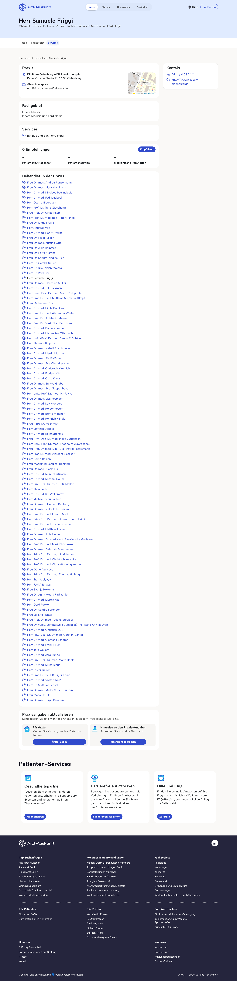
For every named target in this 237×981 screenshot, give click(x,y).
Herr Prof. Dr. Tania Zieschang (46, 207)
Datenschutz (162, 952)
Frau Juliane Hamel (39, 614)
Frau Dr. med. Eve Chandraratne (48, 363)
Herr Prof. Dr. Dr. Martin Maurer (47, 318)
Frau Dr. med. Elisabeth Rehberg (48, 504)
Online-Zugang (95, 928)
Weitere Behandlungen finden (103, 895)
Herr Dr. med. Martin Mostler (45, 353)
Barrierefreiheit (163, 961)
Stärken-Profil (95, 932)
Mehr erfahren (35, 816)
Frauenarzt (161, 881)
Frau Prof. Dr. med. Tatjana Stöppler (50, 619)
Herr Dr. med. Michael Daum (45, 479)
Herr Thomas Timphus (41, 343)
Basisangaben (95, 923)
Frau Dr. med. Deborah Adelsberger (50, 549)
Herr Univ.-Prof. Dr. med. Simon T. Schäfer (54, 338)
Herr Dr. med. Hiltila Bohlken (45, 308)
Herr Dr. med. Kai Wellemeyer (46, 494)
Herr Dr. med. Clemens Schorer (47, 639)
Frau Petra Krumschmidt (42, 423)
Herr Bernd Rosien (39, 459)
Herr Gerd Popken (38, 604)
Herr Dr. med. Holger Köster (45, 408)
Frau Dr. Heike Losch (40, 237)
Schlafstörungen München (101, 871)
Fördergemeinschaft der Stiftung (37, 952)
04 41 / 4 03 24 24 (183, 74)
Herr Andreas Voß (38, 227)
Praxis (24, 42)
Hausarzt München (29, 862)
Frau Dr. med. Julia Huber (43, 534)
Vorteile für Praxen (97, 914)
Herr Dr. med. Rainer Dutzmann (47, 474)
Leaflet (137, 93)
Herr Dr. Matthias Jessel (42, 685)
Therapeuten (123, 7)
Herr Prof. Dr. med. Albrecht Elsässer (50, 453)
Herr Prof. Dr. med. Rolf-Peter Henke (51, 217)
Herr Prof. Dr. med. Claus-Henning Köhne (54, 564)
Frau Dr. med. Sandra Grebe (45, 383)
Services (53, 42)
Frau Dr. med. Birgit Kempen (45, 700)
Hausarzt (160, 876)
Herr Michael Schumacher (44, 499)
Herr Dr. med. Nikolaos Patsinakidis (49, 192)
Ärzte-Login (59, 741)
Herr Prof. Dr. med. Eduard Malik (48, 514)
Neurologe (161, 867)
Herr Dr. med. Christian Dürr (45, 629)
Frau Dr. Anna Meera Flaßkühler (48, 594)
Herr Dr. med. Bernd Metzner (46, 413)
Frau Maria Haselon (39, 695)
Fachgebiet (37, 42)
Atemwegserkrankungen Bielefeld (106, 885)
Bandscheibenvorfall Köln (101, 876)
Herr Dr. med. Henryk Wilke (45, 232)
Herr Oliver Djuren (39, 670)
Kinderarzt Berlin (28, 871)
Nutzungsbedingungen (167, 956)
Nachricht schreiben (123, 741)
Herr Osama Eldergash (41, 202)
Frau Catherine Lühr (40, 303)
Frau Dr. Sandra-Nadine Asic (45, 258)
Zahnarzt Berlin (27, 867)
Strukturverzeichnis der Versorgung (175, 914)
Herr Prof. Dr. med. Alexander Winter (51, 313)
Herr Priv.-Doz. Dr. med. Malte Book (50, 660)
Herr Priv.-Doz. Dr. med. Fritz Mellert (50, 484)
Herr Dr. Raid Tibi (38, 273)
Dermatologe (162, 890)
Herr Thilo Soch (37, 489)
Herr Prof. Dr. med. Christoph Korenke (51, 559)
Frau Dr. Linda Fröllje (40, 222)
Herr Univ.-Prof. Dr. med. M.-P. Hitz (50, 393)
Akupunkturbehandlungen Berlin (105, 867)
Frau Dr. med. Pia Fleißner (44, 358)
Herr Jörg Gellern (38, 649)
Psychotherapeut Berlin (32, 876)
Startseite (24, 58)
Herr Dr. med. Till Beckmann (45, 288)
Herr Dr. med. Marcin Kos (43, 599)
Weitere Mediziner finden (33, 895)
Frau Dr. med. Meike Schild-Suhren (50, 690)
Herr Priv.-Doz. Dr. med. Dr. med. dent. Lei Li (56, 519)
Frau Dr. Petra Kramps (41, 252)
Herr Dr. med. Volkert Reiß (44, 680)
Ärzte (92, 7)
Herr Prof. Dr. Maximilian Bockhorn (49, 323)
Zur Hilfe (164, 816)
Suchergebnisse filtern (106, 816)
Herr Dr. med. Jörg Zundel (44, 655)
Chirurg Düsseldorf (30, 885)
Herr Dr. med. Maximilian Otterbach (50, 333)
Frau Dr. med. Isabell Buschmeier (48, 348)
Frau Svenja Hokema (40, 589)
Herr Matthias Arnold (40, 428)
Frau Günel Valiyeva (40, 569)
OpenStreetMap (149, 93)
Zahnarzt (160, 871)
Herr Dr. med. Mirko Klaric (43, 665)
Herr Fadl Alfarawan (39, 584)
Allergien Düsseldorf (98, 881)
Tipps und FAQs (28, 914)
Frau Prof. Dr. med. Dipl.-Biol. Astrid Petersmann (58, 448)
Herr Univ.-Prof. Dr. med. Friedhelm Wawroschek (58, 443)
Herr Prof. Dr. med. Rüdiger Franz (48, 675)
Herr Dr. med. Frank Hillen (44, 645)
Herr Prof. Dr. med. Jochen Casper (49, 524)
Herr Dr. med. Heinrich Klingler (46, 418)
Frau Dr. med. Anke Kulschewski (48, 509)
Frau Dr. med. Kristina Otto (44, 242)
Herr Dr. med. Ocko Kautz (43, 378)
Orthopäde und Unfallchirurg (171, 885)
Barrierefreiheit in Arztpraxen (35, 918)
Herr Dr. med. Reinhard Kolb (45, 433)
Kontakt (23, 961)
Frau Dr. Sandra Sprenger (43, 609)
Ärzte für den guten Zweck (102, 937)
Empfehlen (146, 149)
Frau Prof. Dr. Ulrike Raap (43, 212)
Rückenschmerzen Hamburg (103, 890)
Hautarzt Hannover (29, 881)
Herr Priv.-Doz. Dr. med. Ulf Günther (50, 554)
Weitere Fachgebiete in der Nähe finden (177, 895)
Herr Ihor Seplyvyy (39, 579)
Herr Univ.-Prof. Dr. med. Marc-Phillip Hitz (54, 293)
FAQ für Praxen (95, 918)
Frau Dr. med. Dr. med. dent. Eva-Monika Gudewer (60, 539)
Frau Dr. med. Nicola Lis (42, 469)
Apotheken (142, 7)
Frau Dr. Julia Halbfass (41, 248)
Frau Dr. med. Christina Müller (46, 283)
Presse (23, 956)
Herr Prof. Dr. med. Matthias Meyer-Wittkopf (56, 298)
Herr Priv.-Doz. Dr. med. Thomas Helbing (53, 574)
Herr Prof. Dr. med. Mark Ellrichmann (50, 544)
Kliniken (106, 7)
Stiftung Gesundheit (30, 947)
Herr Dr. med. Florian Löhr (44, 373)
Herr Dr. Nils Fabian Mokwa (44, 268)
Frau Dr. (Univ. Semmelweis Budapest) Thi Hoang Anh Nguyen (67, 624)
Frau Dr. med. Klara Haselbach (46, 187)
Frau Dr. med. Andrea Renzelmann (49, 182)
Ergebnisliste (39, 58)
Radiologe (160, 862)
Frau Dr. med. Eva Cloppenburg (47, 388)
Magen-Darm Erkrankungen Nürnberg (108, 862)
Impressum (161, 947)
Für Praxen (209, 7)
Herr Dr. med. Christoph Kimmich (48, 368)
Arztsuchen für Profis (166, 927)
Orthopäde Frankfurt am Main (36, 890)
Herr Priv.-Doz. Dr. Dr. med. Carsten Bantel (55, 634)
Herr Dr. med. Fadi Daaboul (44, 197)
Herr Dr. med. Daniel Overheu (46, 328)
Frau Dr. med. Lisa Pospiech (45, 398)
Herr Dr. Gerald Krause (41, 263)
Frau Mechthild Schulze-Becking (48, 463)
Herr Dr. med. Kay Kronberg (45, 403)
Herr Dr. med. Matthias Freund (46, 529)
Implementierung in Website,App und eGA (171, 920)
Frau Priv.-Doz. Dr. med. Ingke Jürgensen (54, 438)
